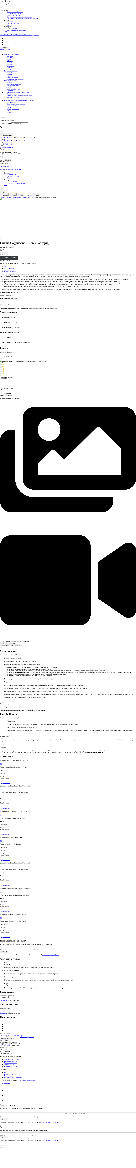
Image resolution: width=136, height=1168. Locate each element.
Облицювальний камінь (15, 12)
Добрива (10, 107)
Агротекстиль (11, 102)
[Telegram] (4, 42)
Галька (9, 74)
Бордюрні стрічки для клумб (16, 104)
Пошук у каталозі (5, 123)
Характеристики (9, 268)
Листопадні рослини (13, 89)
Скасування (18, 645)
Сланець (10, 64)
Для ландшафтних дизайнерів (16, 30)
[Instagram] (4, 38)
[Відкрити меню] (2, 131)
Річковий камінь (12, 77)
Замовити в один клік (9, 257)
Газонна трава (11, 105)
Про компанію (11, 22)
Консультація (4, 47)
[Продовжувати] (0, 647)
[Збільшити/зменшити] (6, 1145)
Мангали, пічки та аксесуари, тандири (19, 95)
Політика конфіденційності (27, 1080)
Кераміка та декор (9, 1064)
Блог (5, 31)
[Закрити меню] (0, 7)
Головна (2, 197)
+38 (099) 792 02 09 (6, 35)
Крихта (9, 76)
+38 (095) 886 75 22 (18, 35)
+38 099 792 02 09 (5, 1035)
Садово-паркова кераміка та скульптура (19, 17)
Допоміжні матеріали (10, 1066)
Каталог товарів (5, 49)
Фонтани (10, 99)
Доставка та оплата (13, 23)
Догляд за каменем (13, 109)
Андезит (10, 56)
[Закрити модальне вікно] (0, 1104)
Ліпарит (9, 59)
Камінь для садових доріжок (16, 79)
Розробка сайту (5, 1083)
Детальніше (3, 1000)
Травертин (10, 66)
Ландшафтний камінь (14, 13)
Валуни (9, 72)
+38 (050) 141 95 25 (6, 144)
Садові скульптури (13, 97)
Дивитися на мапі (5, 1045)
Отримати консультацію (7, 1038)
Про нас (6, 1072)
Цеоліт (9, 69)
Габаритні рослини (13, 85)
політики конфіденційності (50, 955)
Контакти (10, 25)
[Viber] (4, 44)
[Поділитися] (2, 1145)
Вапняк (9, 57)
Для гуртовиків (12, 28)
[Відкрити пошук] (2, 188)
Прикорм (10, 112)
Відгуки (7, 270)
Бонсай (9, 82)
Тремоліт (10, 67)
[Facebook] (4, 40)
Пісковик (10, 62)
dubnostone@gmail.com (32, 35)
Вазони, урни (11, 94)
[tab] (70, 267)
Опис (5, 266)
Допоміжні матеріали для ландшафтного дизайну (22, 18)
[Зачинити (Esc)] (0, 1145)
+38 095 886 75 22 (17, 1035)
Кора (8, 110)
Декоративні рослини (14, 15)
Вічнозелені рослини (14, 84)
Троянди (10, 90)
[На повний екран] (4, 1145)
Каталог (9, 197)
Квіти (9, 87)
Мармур (9, 61)
